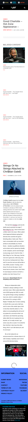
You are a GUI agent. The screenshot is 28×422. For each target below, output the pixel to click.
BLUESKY (24, 390)
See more (17, 420)
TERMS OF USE (6, 388)
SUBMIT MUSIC (6, 379)
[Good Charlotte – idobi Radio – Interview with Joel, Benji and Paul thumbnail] (14, 130)
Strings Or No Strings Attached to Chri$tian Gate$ (13, 168)
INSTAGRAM (23, 379)
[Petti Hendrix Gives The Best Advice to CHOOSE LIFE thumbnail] (14, 55)
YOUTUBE (23, 385)
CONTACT (4, 385)
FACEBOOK (23, 388)
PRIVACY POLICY (6, 393)
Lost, (23, 209)
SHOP (3, 382)
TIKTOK (24, 382)
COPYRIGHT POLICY (7, 390)
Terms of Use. (9, 402)
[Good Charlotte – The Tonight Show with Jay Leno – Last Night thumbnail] (14, 80)
